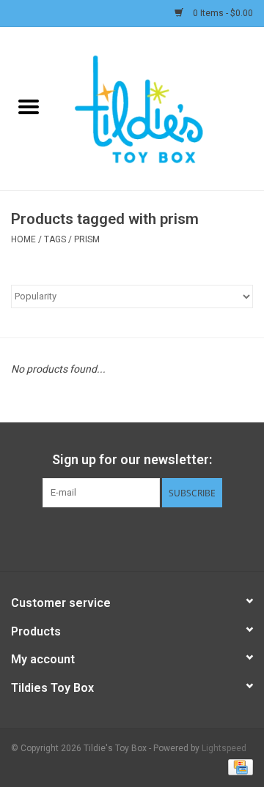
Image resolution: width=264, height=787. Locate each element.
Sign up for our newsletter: (132, 459)
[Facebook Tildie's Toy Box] (94, 537)
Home (23, 239)
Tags (55, 239)
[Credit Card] (238, 766)
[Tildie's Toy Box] (160, 107)
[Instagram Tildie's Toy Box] (171, 537)
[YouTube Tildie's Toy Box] (145, 537)
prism (87, 239)
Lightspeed (224, 748)
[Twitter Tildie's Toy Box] (119, 537)
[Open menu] (28, 106)
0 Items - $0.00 (222, 13)
